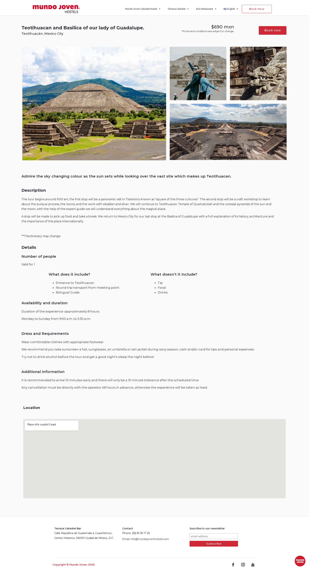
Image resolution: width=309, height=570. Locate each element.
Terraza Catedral (176, 9)
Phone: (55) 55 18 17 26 (136, 533)
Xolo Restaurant (204, 9)
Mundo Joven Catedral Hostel (141, 9)
